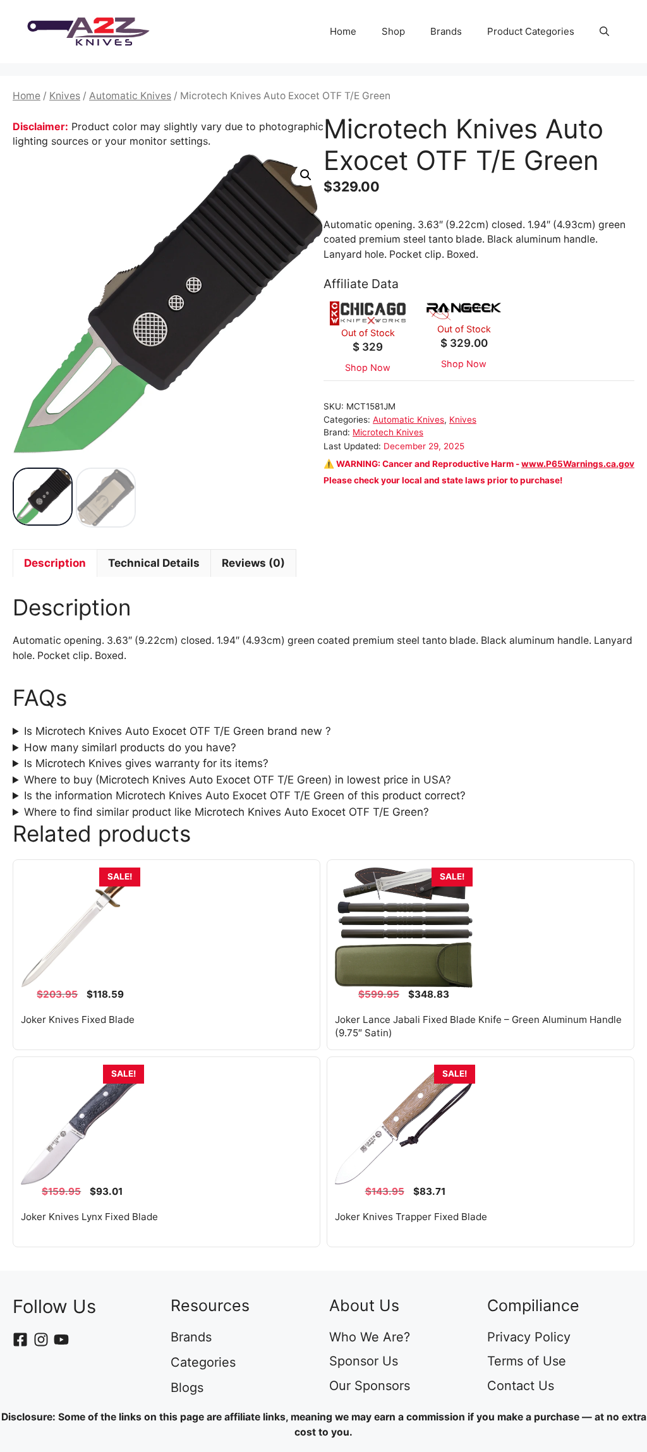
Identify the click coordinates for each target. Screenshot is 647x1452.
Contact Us (520, 1385)
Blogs (187, 1387)
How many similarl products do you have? (130, 747)
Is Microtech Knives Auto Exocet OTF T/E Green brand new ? (177, 731)
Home (343, 31)
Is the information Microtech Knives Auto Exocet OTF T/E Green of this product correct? (245, 795)
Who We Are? (369, 1337)
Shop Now (367, 367)
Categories (203, 1362)
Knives (64, 96)
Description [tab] (55, 563)
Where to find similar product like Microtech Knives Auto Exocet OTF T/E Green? (226, 812)
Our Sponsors (369, 1385)
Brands (446, 31)
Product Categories (530, 31)
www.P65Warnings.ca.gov (577, 464)
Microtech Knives (388, 432)
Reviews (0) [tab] (253, 563)
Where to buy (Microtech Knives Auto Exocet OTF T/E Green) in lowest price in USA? (237, 779)
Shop (393, 31)
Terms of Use (526, 1361)
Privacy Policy (529, 1337)
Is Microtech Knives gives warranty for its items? (146, 763)
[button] (604, 32)
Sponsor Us (363, 1361)
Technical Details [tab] (154, 563)
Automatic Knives (130, 96)
